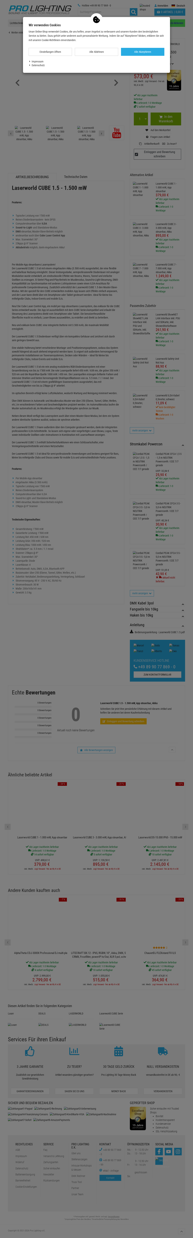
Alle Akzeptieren (142, 51)
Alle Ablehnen (96, 51)
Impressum (38, 61)
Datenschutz (38, 65)
